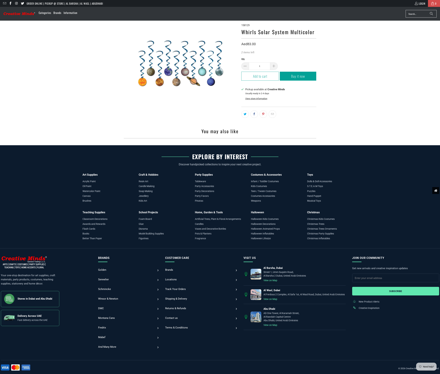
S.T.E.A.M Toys (315, 186)
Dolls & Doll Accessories (319, 181)
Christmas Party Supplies (320, 233)
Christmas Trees (315, 224)
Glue (141, 224)
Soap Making (146, 191)
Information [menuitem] (70, 13)
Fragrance (200, 238)
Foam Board (145, 219)
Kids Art (143, 200)
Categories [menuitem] (45, 13)
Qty (243, 59)
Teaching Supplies (93, 212)
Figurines (143, 238)
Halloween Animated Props (265, 228)
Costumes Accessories (263, 196)
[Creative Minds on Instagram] (16, 3)
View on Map (270, 280)
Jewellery (144, 196)
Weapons (256, 200)
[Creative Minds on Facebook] (10, 3)
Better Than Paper (92, 238)
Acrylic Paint (89, 181)
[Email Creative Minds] (4, 3)
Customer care (177, 258)
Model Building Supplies (151, 233)
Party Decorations (204, 191)
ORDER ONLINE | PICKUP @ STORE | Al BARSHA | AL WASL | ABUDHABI (65, 3)
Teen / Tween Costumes (263, 191)
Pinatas (199, 200)
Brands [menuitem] (57, 13)
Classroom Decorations (94, 219)
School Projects (148, 212)
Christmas (313, 212)
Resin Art (143, 181)
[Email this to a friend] (272, 114)
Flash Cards (88, 228)
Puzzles (311, 191)
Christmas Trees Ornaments (322, 228)
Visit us (250, 258)
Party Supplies (204, 174)
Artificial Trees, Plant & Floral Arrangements (218, 219)
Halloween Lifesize (261, 238)
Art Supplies (90, 174)
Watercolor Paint (91, 191)
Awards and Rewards (93, 224)
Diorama (143, 228)
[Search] (431, 14)
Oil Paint (86, 186)
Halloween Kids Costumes (265, 219)
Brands (104, 258)
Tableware (200, 181)
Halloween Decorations (263, 224)
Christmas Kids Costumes (321, 219)
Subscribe (395, 291)
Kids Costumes (259, 186)
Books (85, 233)
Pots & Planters (203, 233)
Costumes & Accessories (266, 174)
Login (422, 3)
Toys (310, 174)
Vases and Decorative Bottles (210, 228)
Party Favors (202, 196)
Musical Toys (314, 200)
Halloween (257, 212)
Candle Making (147, 186)
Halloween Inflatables (262, 233)
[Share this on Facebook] (254, 114)
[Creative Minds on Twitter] (22, 3)
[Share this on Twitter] (245, 114)
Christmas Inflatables (318, 238)
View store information (256, 98)
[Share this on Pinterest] (263, 114)
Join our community (368, 258)
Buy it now (298, 76)
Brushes (86, 200)
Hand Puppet (314, 196)
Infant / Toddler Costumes (265, 181)
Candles (199, 224)
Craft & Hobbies (148, 174)
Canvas (86, 196)
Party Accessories (204, 186)
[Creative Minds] (19, 14)
